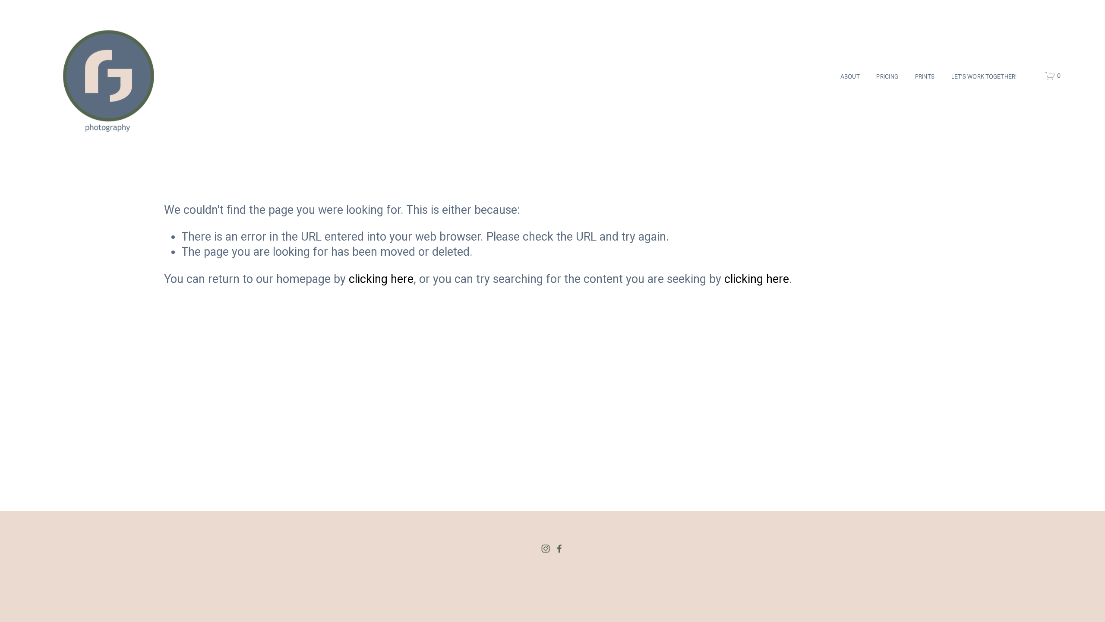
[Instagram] (545, 548)
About (850, 76)
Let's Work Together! (984, 76)
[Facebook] (559, 548)
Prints (925, 76)
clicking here (381, 279)
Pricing (887, 76)
